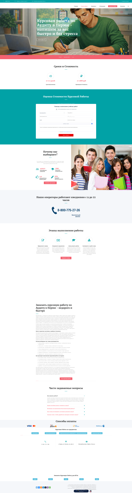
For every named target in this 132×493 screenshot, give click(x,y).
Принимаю (66, 131)
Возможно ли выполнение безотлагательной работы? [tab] (61, 408)
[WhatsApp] (50, 487)
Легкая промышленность (50, 433)
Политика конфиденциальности (90, 489)
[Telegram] (37, 487)
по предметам (72, 429)
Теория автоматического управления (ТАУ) (68, 433)
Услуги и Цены (84, 6)
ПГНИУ (50, 479)
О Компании (102, 6)
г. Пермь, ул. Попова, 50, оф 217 (21, 1)
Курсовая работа (67, 57)
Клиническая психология (81, 433)
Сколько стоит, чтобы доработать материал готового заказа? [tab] (62, 414)
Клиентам (93, 6)
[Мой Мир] (43, 487)
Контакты (122, 6)
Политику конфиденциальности (67, 131)
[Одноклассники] (41, 487)
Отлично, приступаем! (50, 182)
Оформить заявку (66, 258)
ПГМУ (97, 479)
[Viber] (48, 487)
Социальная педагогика (97, 433)
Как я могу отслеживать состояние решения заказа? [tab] (60, 411)
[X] (45, 487)
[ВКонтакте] (39, 487)
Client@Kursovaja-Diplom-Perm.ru (39, 1)
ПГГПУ (81, 479)
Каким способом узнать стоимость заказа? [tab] (58, 405)
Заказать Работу (112, 6)
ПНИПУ (35, 479)
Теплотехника (35, 433)
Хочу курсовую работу (66, 378)
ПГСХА (66, 479)
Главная (76, 6)
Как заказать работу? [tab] (52, 395)
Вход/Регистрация (125, 1)
